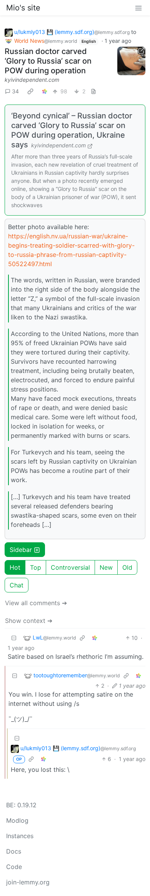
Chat (16, 585)
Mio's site (23, 7)
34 (15, 91)
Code (14, 867)
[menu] (138, 7)
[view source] (93, 91)
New (106, 567)
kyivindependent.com (32, 79)
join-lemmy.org (28, 882)
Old (127, 567)
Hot (15, 567)
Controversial (70, 567)
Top (35, 567)
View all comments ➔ (36, 603)
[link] (30, 91)
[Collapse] (14, 638)
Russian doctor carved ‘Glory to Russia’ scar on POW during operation (48, 61)
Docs (13, 851)
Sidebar (21, 549)
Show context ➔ (28, 620)
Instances (19, 836)
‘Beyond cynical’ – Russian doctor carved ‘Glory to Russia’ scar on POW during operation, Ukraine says (71, 130)
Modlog (17, 820)
